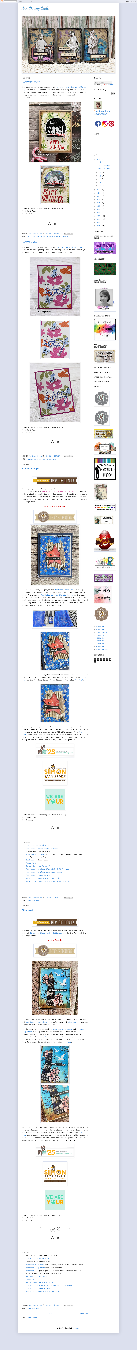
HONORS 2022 (100, 629)
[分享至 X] (69, 234)
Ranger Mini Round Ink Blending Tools (43, 878)
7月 (100, 162)
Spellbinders (51, 459)
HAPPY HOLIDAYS (31, 82)
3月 (100, 179)
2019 (99, 209)
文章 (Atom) (32, 1317)
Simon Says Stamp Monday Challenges (58, 491)
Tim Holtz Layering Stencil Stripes (57, 595)
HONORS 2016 (100, 644)
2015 (99, 222)
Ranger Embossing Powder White (39, 866)
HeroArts (37, 459)
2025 (99, 190)
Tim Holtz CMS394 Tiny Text (38, 845)
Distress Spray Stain (65, 590)
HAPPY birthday (29, 242)
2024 (99, 193)
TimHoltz (65, 236)
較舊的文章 (83, 1313)
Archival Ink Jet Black (36, 1022)
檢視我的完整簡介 (100, 114)
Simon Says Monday (34, 900)
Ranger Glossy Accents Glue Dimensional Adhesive (48, 881)
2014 (99, 226)
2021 (99, 203)
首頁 (50, 1313)
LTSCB (43, 459)
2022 (99, 199)
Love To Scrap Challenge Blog (69, 247)
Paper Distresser (52, 1037)
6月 (100, 172)
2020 (99, 206)
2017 (99, 216)
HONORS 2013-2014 (103, 649)
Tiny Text (79, 680)
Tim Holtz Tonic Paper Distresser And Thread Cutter (49, 1285)
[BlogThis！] (67, 234)
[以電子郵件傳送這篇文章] (65, 234)
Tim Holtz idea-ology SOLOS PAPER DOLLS (44, 872)
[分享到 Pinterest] (72, 234)
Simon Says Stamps (39, 236)
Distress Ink (31, 860)
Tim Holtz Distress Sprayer (38, 875)
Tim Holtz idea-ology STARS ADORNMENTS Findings (47, 869)
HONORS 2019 (100, 635)
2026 (99, 159)
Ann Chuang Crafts (103, 111)
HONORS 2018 (100, 638)
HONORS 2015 (100, 646)
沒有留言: (57, 233)
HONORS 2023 (100, 626)
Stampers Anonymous (53, 236)
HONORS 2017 (100, 641)
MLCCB (29, 236)
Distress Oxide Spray (62, 1029)
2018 (99, 213)
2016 (99, 219)
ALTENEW (30, 459)
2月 (100, 182)
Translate (110, 85)
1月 (100, 185)
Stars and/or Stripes (30, 468)
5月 (100, 176)
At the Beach (27, 909)
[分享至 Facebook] (70, 234)
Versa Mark (31, 863)
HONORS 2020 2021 (103, 632)
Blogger (76, 1328)
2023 (99, 196)
